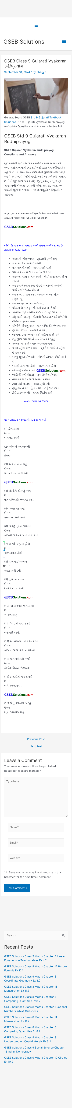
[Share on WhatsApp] (4, 542)
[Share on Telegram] (4, 550)
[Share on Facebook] (4, 558)
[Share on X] (4, 566)
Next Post (36, 746)
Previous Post (36, 739)
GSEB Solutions (23, 41)
